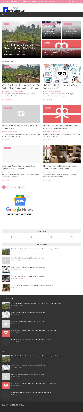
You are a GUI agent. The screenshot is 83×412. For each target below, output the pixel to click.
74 (19, 187)
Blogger (57, 409)
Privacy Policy (16, 2)
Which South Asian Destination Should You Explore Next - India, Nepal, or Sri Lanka (19, 48)
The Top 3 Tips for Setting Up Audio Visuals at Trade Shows (28, 276)
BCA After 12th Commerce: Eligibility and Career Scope (71, 31)
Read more (6, 100)
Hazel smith (7, 91)
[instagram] (76, 1)
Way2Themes (40, 409)
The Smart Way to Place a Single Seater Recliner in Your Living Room (60, 167)
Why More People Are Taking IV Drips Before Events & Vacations (18, 167)
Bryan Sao (47, 131)
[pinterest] (80, 1)
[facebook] (69, 1)
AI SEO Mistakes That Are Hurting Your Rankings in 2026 (51, 31)
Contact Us (53, 2)
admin (46, 91)
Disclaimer (5, 2)
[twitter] (73, 1)
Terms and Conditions (30, 2)
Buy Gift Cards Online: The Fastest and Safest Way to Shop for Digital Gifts (60, 51)
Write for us (43, 2)
